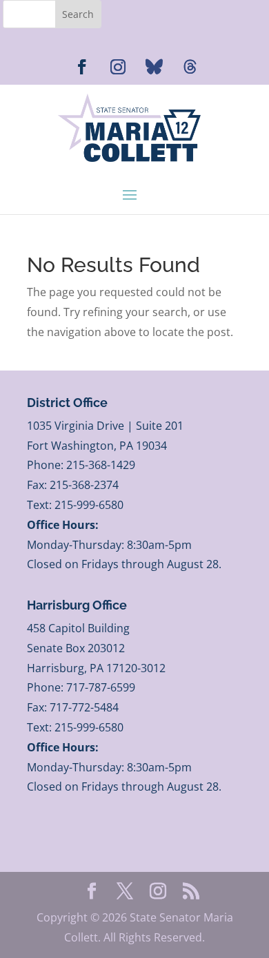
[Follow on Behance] (154, 67)
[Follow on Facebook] (82, 67)
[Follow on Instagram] (118, 67)
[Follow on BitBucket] (190, 67)
